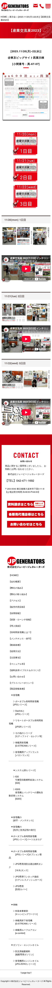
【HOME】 (14, 575)
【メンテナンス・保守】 (20, 638)
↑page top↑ (26, 972)
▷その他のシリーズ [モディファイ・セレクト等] (25, 734)
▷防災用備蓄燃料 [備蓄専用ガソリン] (21, 953)
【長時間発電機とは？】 (20, 632)
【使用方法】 (15, 651)
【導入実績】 (15, 625)
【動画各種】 (15, 644)
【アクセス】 (15, 600)
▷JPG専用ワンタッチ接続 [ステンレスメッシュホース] (25, 878)
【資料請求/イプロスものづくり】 (25, 670)
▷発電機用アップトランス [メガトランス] (24, 753)
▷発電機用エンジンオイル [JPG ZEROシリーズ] (24, 962)
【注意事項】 (15, 657)
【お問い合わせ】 (17, 676)
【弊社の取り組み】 (18, 594)
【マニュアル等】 (17, 663)
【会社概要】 (15, 581)
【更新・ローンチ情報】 (20, 619)
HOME (4, 16)
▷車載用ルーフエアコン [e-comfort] (23, 931)
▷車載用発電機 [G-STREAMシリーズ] (22, 744)
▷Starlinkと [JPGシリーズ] (19, 712)
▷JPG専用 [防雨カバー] (18, 888)
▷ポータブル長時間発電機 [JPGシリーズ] (24, 703)
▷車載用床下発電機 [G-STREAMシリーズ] (22, 922)
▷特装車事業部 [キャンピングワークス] (23, 912)
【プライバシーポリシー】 (21, 682)
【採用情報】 (15, 613)
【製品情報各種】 (17, 688)
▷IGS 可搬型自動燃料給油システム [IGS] (26, 779)
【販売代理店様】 (17, 606)
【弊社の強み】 (16, 587)
